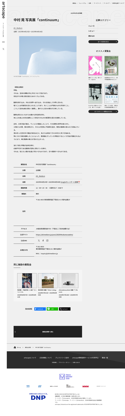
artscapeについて (30, 358)
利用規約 (54, 362)
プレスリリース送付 (62, 358)
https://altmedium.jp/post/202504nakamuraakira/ (54, 234)
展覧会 (74, 3)
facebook (43, 240)
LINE (52, 309)
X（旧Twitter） (39, 240)
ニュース (91, 26)
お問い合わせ (76, 362)
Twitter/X (65, 309)
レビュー (91, 31)
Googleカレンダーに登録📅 (70, 182)
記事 (90, 3)
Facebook (40, 309)
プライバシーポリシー (65, 362)
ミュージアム (82, 3)
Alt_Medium (18, 28)
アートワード (97, 3)
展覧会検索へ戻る (47, 332)
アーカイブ (106, 3)
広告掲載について (46, 358)
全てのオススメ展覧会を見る (103, 111)
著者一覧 (105, 358)
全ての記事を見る (103, 42)
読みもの (91, 36)
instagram (47, 240)
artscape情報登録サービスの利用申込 (85, 358)
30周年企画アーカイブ (118, 3)
